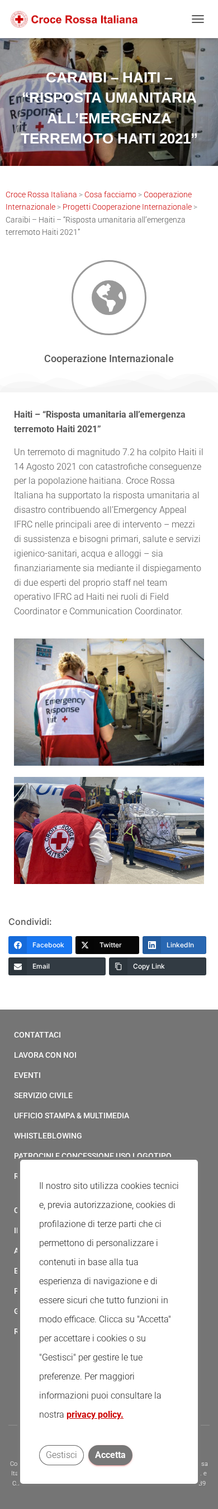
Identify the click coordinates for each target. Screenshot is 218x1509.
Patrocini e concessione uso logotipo (93, 1155)
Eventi (27, 1075)
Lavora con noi (45, 1054)
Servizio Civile (43, 1095)
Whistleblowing (48, 1135)
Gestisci (61, 1455)
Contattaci (37, 1034)
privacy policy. (95, 1414)
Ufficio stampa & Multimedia (71, 1115)
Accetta (110, 1455)
